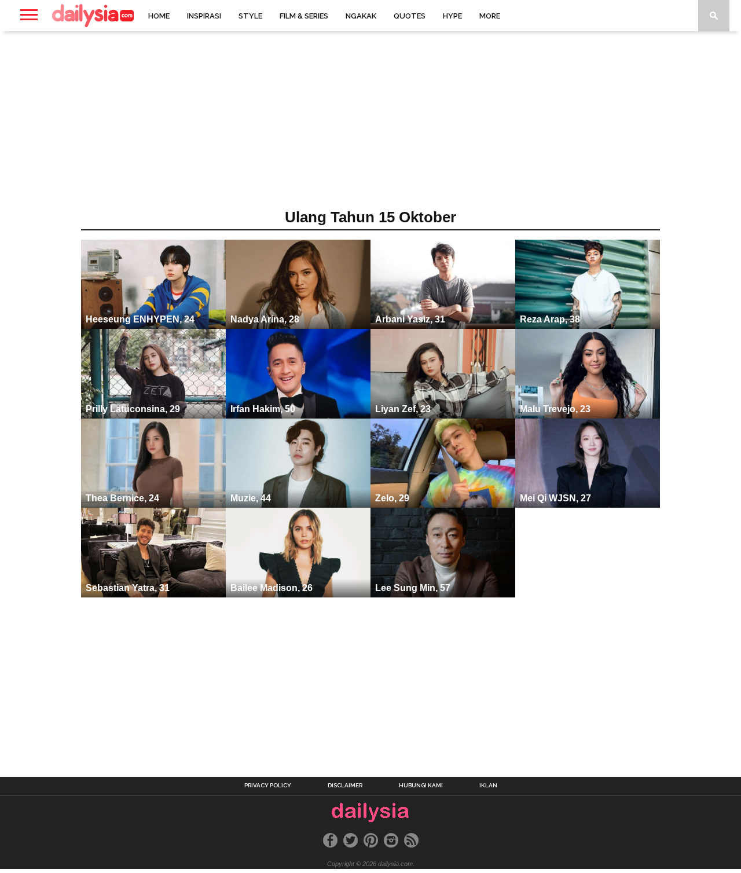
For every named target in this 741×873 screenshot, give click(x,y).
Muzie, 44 (250, 498)
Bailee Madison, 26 (271, 588)
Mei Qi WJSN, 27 (555, 498)
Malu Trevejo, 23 (555, 409)
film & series (304, 16)
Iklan (488, 785)
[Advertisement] (370, 124)
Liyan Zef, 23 (403, 409)
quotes (409, 16)
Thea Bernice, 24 (122, 498)
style (250, 16)
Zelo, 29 (392, 498)
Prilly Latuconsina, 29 (133, 409)
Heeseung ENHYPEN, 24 (140, 319)
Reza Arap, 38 (550, 319)
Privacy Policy (267, 785)
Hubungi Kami (421, 785)
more (489, 16)
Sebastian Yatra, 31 (128, 588)
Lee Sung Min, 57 (412, 588)
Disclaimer (345, 785)
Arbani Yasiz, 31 (410, 319)
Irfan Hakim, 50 (262, 409)
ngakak (361, 16)
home (159, 16)
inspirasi (204, 16)
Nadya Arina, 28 (264, 319)
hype (452, 16)
